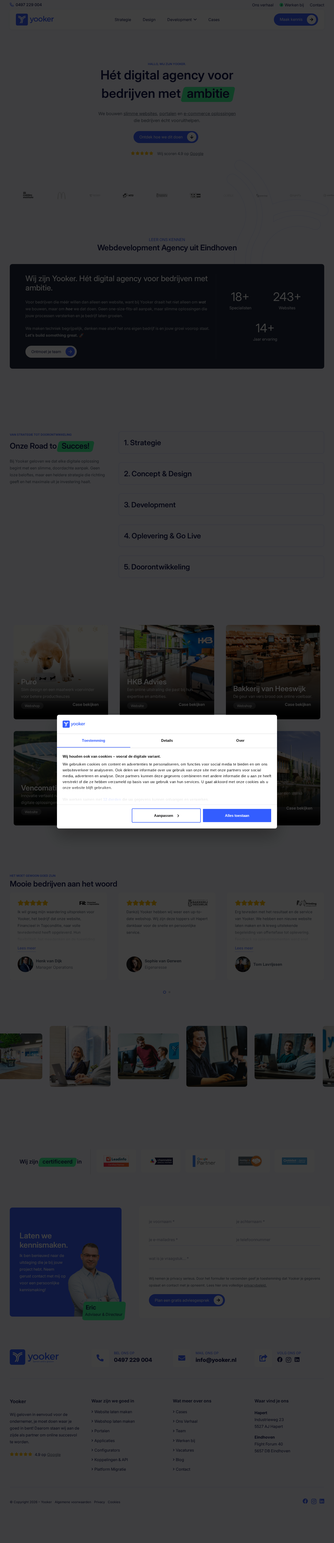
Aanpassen (163, 815)
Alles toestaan (237, 815)
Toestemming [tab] (93, 740)
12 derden (112, 799)
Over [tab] (240, 740)
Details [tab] (167, 740)
